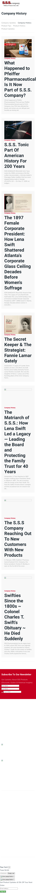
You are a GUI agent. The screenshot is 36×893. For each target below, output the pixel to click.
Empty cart (11, 873)
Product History (19, 26)
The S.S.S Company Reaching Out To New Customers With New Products (17, 539)
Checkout (3, 873)
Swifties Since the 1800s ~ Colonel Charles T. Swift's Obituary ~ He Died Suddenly (15, 617)
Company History (24, 23)
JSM (32, 860)
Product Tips (6, 26)
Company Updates (8, 23)
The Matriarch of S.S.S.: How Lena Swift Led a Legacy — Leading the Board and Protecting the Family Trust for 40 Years (17, 442)
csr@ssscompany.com (9, 730)
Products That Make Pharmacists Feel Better (14, 707)
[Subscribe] (2, 692)
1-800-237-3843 (8, 727)
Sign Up (3, 891)
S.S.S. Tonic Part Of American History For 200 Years (16, 155)
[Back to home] (11, 4)
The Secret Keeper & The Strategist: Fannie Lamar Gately (18, 350)
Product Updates (8, 29)
